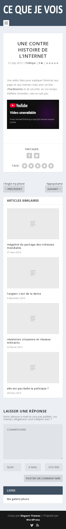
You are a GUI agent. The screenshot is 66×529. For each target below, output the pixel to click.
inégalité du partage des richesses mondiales (30, 246)
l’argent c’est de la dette (24, 293)
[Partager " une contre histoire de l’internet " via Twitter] (36, 155)
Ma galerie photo (18, 499)
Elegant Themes (30, 515)
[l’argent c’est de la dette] (33, 272)
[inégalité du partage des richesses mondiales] (33, 223)
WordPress (33, 519)
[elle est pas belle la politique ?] (33, 367)
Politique (30, 63)
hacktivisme (16, 89)
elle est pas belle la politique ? (28, 388)
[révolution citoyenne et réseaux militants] (33, 318)
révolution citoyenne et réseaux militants (29, 341)
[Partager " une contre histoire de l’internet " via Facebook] (29, 155)
